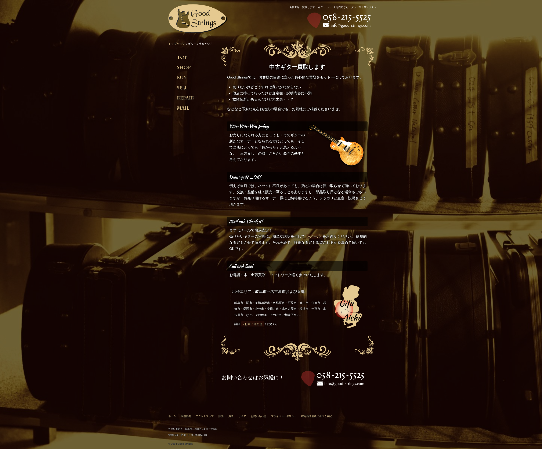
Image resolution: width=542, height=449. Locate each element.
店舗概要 (186, 416)
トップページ (176, 43)
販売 (221, 416)
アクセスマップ (205, 416)
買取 (231, 416)
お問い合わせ (258, 416)
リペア (242, 416)
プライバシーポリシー (283, 416)
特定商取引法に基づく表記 (316, 416)
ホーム (172, 416)
